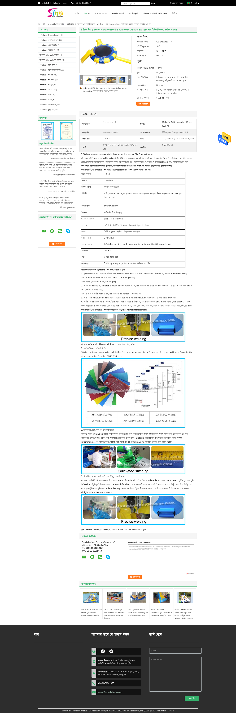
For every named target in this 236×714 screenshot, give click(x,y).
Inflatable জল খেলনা (55, 24)
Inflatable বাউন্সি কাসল (47, 65)
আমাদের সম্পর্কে (100, 13)
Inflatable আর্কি (45, 94)
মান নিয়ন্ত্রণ (133, 13)
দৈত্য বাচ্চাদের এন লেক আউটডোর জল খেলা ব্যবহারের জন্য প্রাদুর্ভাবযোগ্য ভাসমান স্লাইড (91, 612)
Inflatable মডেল (45, 99)
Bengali (194, 3)
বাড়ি (77, 13)
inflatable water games (139, 529)
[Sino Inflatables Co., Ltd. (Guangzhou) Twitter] (111, 650)
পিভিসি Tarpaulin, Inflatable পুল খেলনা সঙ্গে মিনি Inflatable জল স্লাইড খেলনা (161, 612)
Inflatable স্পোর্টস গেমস (48, 40)
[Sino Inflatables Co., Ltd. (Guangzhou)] (55, 12)
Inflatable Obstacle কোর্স (49, 35)
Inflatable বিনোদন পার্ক (47, 50)
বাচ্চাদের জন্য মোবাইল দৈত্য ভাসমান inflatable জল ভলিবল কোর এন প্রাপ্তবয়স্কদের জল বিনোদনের (114, 613)
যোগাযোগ (145, 103)
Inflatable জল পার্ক (46, 75)
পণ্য (85, 13)
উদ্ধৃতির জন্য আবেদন (176, 3)
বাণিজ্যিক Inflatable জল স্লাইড (50, 60)
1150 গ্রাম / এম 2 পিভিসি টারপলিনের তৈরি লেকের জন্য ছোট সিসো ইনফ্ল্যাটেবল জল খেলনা (138, 612)
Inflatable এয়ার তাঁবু (46, 45)
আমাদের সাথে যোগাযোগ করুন (155, 13)
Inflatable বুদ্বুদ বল (46, 109)
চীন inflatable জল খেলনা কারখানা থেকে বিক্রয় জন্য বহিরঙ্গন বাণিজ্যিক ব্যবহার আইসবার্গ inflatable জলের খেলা (184, 615)
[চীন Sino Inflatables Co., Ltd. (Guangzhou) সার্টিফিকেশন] (47, 131)
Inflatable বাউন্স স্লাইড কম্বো (49, 70)
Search (154, 3)
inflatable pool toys (119, 529)
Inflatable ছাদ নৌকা (46, 89)
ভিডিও (174, 13)
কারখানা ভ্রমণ (118, 13)
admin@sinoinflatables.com (54, 3)
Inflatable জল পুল (45, 84)
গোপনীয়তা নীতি (66, 711)
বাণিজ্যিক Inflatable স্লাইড (48, 55)
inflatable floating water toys (98, 529)
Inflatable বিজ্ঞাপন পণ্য (47, 104)
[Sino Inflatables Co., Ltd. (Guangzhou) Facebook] (103, 650)
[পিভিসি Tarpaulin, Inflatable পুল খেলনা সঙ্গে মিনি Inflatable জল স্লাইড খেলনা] (161, 597)
